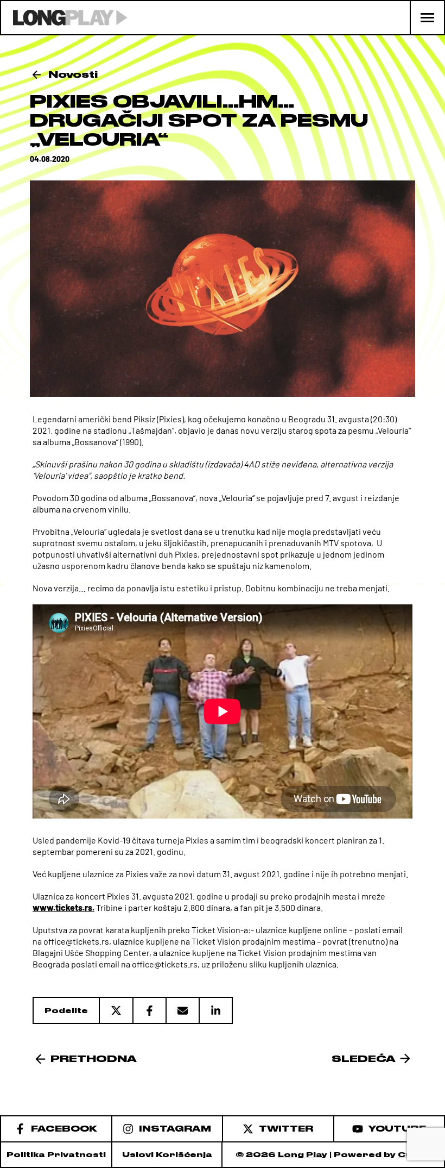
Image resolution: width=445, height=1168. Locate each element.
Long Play (302, 1155)
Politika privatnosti (56, 1155)
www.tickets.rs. (63, 907)
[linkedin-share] (216, 1010)
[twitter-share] (115, 1010)
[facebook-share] (149, 1010)
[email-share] (182, 1010)
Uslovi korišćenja (167, 1155)
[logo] (64, 18)
